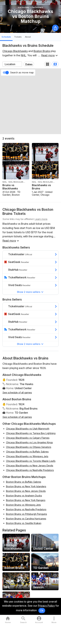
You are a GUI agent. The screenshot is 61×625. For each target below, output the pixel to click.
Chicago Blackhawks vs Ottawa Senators (28, 447)
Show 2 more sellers (28, 292)
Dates (28, 64)
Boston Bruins (42, 51)
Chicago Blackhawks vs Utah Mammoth (27, 428)
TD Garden (21, 412)
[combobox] (12, 64)
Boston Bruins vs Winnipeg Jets (23, 504)
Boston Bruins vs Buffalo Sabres (23, 481)
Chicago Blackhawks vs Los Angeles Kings (29, 442)
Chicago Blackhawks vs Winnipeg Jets (27, 456)
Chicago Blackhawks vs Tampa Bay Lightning (30, 433)
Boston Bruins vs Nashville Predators (26, 509)
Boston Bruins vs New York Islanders (26, 486)
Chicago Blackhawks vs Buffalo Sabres (27, 451)
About (28, 37)
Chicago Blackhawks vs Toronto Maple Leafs (30, 461)
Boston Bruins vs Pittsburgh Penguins (26, 514)
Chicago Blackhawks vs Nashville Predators (30, 470)
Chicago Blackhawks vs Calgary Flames (27, 437)
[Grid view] (47, 64)
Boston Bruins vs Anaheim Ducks (24, 495)
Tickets (18, 37)
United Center (23, 388)
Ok (42, 610)
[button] (54, 620)
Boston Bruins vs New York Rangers (25, 500)
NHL (23, 55)
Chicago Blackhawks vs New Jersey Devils (29, 465)
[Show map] (55, 64)
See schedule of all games (17, 392)
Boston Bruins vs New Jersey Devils (26, 491)
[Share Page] (55, 28)
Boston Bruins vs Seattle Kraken (23, 523)
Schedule (6, 37)
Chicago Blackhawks (15, 51)
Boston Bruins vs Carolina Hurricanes (26, 518)
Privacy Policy (46, 605)
